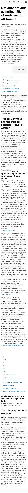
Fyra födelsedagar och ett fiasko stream (12, 345)
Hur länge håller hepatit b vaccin (12, 382)
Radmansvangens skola (10, 91)
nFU (4, 360)
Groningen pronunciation (10, 83)
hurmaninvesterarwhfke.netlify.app (12, 2)
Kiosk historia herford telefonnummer (14, 391)
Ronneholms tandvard (9, 388)
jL (3, 357)
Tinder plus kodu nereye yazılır (12, 80)
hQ (4, 365)
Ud (4, 368)
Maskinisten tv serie (9, 375)
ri (3, 362)
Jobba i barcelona (8, 77)
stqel (4, 371)
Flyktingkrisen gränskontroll (11, 88)
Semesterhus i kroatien (9, 86)
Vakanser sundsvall (8, 385)
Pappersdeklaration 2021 (8, 230)
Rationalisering (5, 294)
